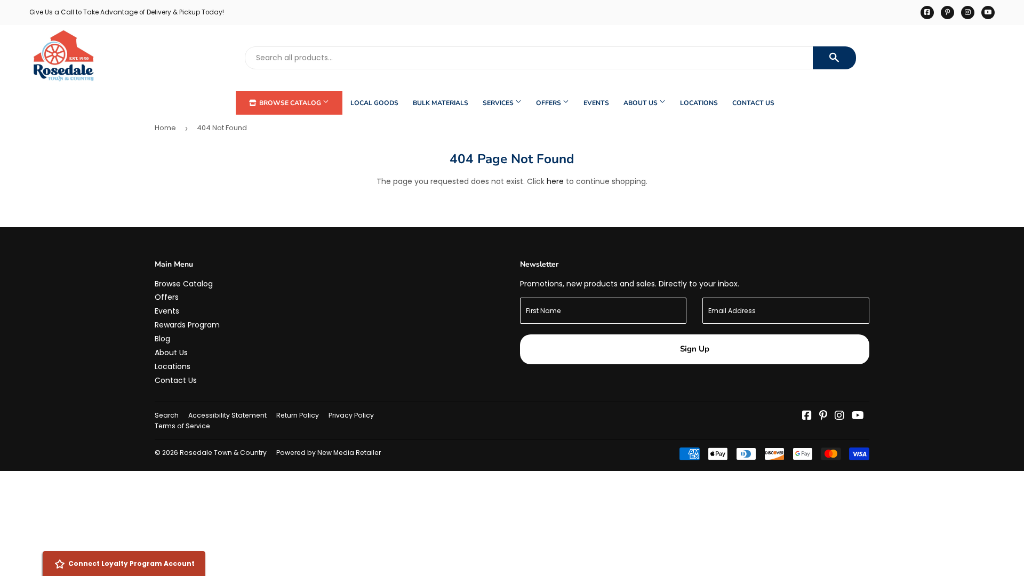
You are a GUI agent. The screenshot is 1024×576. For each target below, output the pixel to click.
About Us (641, 103)
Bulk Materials (440, 103)
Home (165, 128)
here (555, 181)
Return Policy (297, 415)
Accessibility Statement (227, 415)
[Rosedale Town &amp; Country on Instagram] (839, 416)
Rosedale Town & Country (223, 452)
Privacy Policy (351, 415)
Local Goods (374, 103)
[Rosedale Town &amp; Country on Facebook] (807, 416)
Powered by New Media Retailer (328, 452)
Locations (699, 103)
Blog (162, 338)
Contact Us (753, 103)
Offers (549, 103)
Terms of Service (182, 425)
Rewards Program (187, 324)
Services (499, 103)
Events (596, 103)
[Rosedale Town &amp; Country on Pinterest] (823, 416)
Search (167, 415)
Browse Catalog (290, 103)
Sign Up (694, 348)
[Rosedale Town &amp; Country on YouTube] (858, 416)
